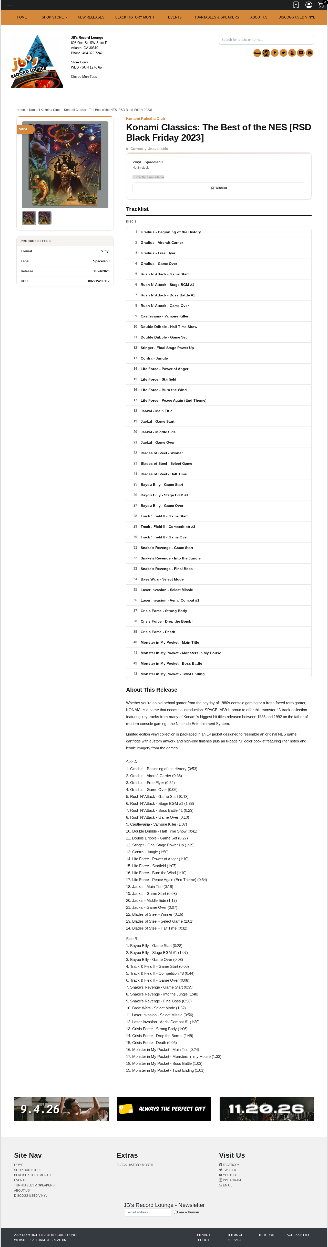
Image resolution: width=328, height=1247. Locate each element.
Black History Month (135, 17)
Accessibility (298, 1235)
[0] (322, 6)
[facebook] (274, 53)
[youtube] (292, 53)
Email (227, 1185)
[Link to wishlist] (296, 6)
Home (20, 110)
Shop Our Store (28, 1170)
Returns (266, 1235)
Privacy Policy (203, 1237)
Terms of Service (235, 1237)
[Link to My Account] (309, 6)
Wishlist (221, 188)
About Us (259, 17)
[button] (54, 17)
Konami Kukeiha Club (44, 110)
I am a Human (188, 1212)
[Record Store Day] (266, 53)
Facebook (231, 1165)
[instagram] (300, 53)
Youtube (230, 1175)
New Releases (91, 17)
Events (175, 17)
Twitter (229, 1170)
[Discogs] (257, 53)
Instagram (231, 1180)
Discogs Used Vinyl (297, 17)
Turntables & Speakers (216, 17)
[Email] (309, 53)
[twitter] (283, 53)
